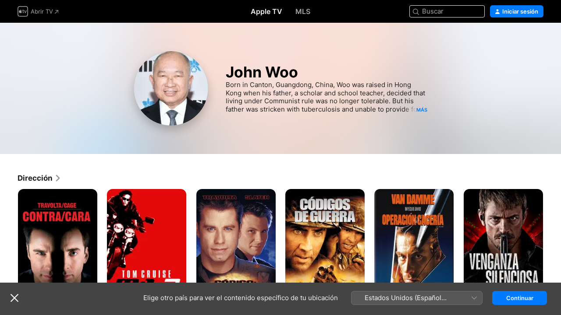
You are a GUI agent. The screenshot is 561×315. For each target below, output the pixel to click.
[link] (39, 178)
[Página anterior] (9, 248)
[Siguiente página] (552, 248)
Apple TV (266, 11)
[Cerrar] (14, 298)
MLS (302, 11)
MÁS (421, 110)
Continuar (519, 297)
